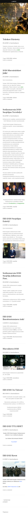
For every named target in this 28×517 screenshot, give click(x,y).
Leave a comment (7, 60)
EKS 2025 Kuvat (10, 455)
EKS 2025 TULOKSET (13, 426)
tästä (21, 87)
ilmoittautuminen (17, 336)
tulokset (15, 58)
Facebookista (12, 203)
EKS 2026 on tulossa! (13, 390)
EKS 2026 (9, 58)
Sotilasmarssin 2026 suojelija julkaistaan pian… (12, 276)
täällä (18, 50)
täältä (14, 329)
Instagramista (20, 203)
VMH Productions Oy (13, 486)
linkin (20, 481)
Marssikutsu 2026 (11, 349)
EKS (14, 18)
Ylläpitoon (5, 512)
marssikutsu (16, 378)
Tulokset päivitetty (11, 39)
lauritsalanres (14, 43)
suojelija (15, 206)
